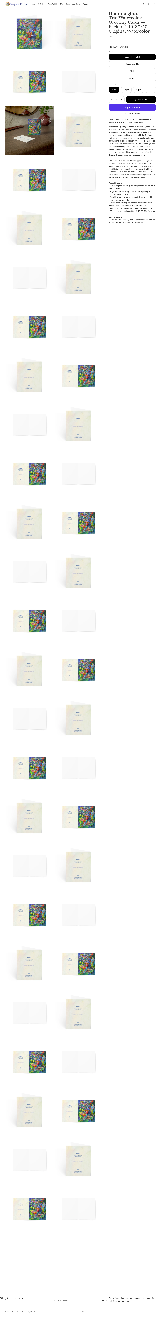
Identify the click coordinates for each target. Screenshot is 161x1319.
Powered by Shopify (29, 1312)
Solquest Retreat (16, 1312)
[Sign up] (102, 1300)
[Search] (143, 4)
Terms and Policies (80, 1312)
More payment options (132, 113)
